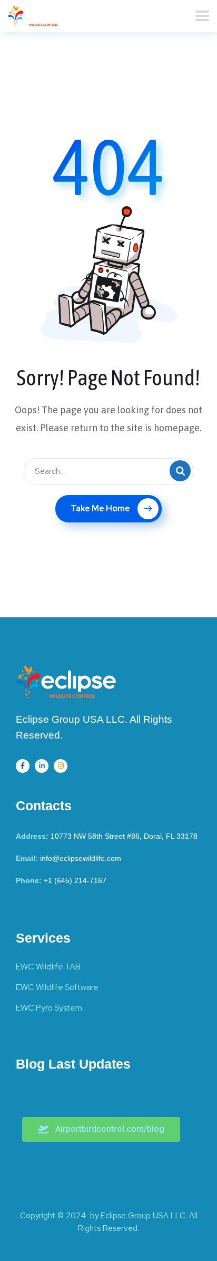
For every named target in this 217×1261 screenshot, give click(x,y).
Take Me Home (100, 508)
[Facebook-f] (22, 766)
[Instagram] (60, 766)
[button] (101, 1129)
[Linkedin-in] (41, 766)
